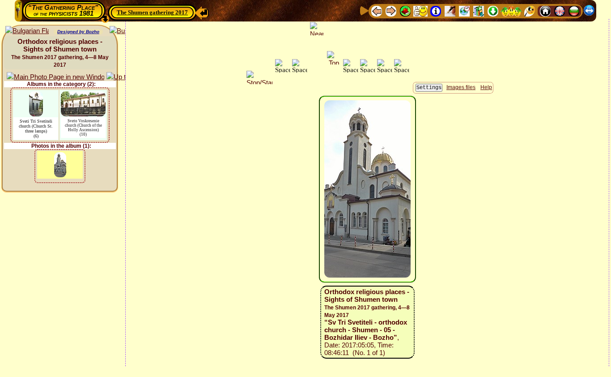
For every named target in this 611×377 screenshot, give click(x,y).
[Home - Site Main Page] (545, 10)
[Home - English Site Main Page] (559, 10)
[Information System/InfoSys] (435, 10)
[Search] (529, 10)
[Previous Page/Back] (376, 10)
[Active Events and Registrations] (464, 10)
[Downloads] (493, 10)
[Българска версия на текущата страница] (27, 31)
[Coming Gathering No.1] (420, 10)
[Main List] (405, 10)
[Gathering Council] (511, 10)
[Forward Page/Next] (391, 10)
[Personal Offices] (450, 10)
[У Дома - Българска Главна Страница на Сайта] (574, 10)
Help (486, 87)
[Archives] (478, 10)
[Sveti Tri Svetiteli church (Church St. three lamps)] (36, 95)
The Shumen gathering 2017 (152, 12)
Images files (460, 87)
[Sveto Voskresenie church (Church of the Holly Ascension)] (83, 95)
